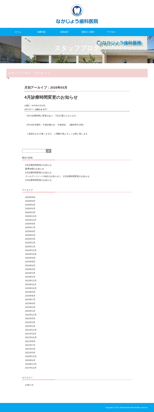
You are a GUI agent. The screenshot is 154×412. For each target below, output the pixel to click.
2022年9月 (30, 318)
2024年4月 (30, 269)
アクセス (111, 32)
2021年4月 (30, 349)
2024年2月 (30, 277)
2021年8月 (30, 341)
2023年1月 (30, 311)
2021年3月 (30, 352)
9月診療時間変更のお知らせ (38, 165)
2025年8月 (30, 223)
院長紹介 (64, 32)
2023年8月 (30, 296)
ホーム (18, 32)
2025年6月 (30, 231)
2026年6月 (30, 201)
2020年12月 (31, 356)
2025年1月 (30, 246)
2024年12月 (31, 250)
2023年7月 (30, 299)
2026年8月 (30, 197)
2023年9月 (30, 292)
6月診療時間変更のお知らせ (38, 172)
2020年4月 (30, 360)
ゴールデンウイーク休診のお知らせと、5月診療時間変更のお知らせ (57, 176)
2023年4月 (30, 307)
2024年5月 (30, 265)
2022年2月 (30, 326)
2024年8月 (30, 261)
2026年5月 (30, 205)
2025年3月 (30, 239)
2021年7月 (30, 345)
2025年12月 (31, 216)
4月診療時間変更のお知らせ (51, 97)
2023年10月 (31, 288)
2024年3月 (30, 273)
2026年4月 (30, 208)
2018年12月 (31, 364)
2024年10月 (31, 254)
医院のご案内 (88, 32)
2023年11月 (30, 284)
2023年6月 (30, 303)
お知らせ (38, 109)
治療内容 (41, 32)
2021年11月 (30, 333)
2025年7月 (30, 227)
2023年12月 (31, 280)
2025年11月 (30, 220)
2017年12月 (31, 368)
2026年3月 (30, 212)
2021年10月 (31, 337)
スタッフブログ (77, 48)
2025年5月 (30, 235)
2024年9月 (30, 258)
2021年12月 (31, 330)
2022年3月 (30, 322)
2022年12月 (31, 314)
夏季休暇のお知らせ (34, 169)
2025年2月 (30, 242)
